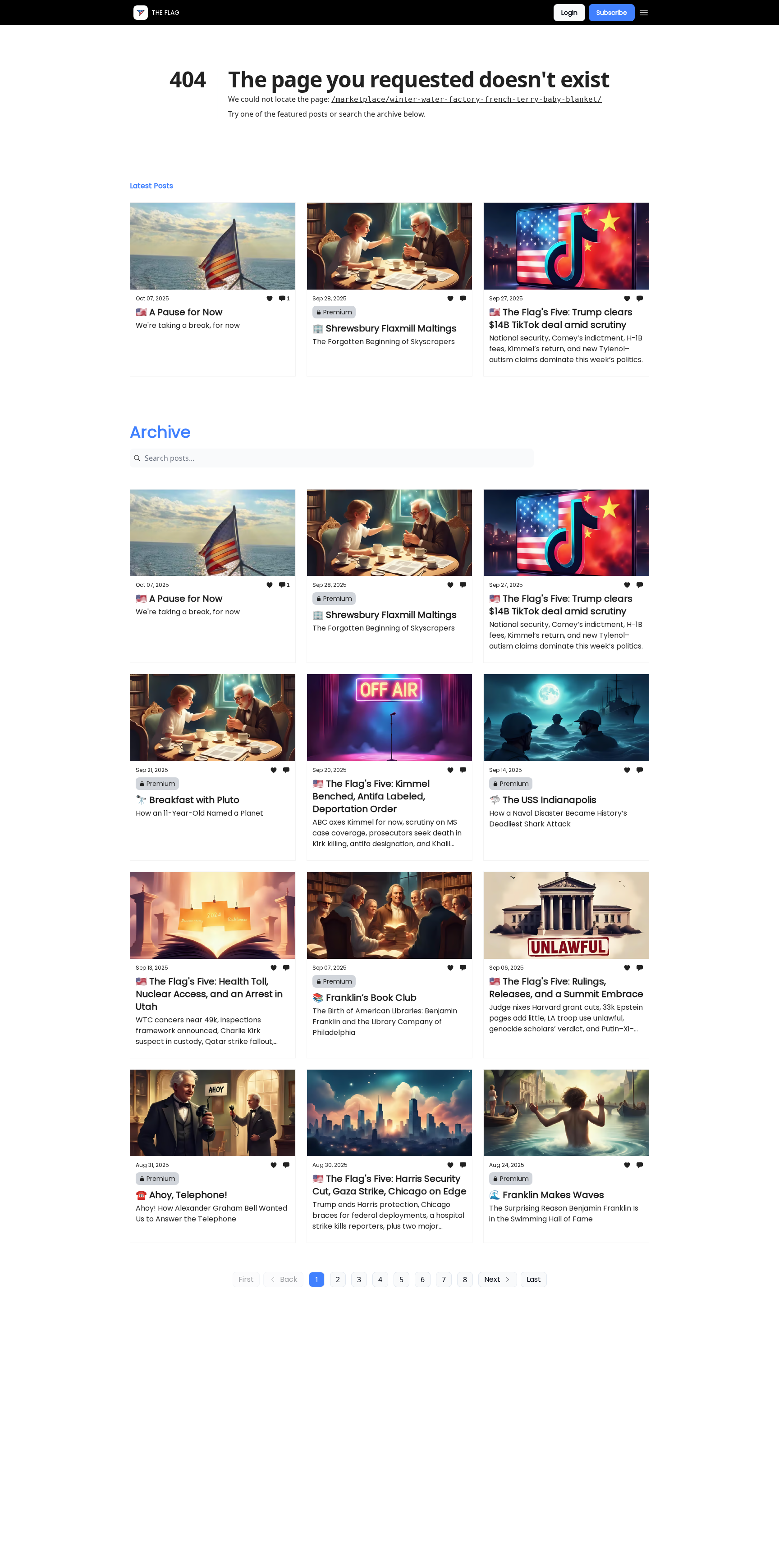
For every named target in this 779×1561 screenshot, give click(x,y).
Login (569, 12)
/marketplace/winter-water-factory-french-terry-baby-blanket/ (466, 99)
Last (534, 1279)
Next (492, 1279)
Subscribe (611, 12)
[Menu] (643, 11)
